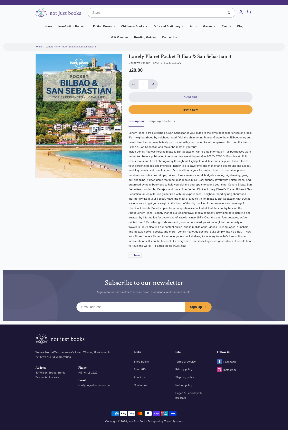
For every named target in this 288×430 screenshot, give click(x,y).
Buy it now (190, 109)
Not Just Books (138, 421)
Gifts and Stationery (167, 26)
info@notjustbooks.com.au (94, 385)
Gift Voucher (119, 37)
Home (48, 26)
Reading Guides (145, 37)
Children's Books (132, 26)
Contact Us (169, 37)
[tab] (139, 122)
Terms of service (185, 361)
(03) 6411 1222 (87, 372)
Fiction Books (102, 26)
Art (192, 26)
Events (226, 26)
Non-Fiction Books (71, 26)
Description (136, 121)
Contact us (140, 385)
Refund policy (183, 385)
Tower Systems (173, 421)
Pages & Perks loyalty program (188, 395)
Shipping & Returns (162, 121)
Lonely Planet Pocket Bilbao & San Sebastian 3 (71, 46)
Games (207, 26)
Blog (240, 26)
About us (139, 377)
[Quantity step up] (153, 84)
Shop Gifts (140, 369)
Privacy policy (183, 369)
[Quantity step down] (133, 84)
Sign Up (196, 307)
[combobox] (156, 13)
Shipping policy (184, 377)
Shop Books (141, 361)
